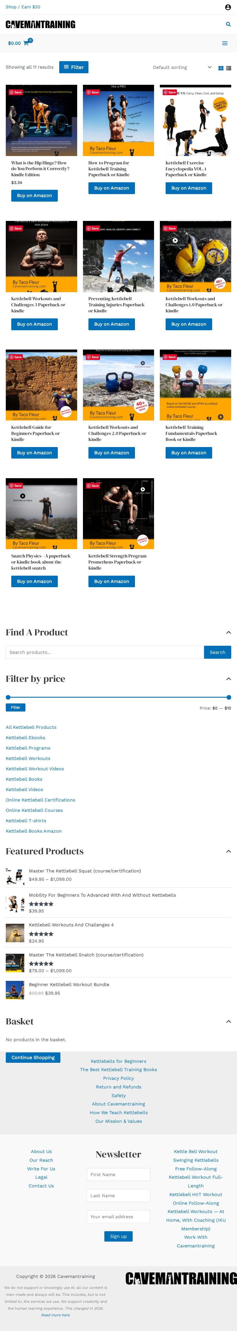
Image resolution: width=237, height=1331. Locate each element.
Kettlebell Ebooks (25, 737)
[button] (228, 25)
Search (217, 652)
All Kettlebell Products (31, 727)
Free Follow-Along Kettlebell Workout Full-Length (196, 1177)
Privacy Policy (118, 1078)
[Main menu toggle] (225, 43)
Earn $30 (30, 7)
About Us (41, 1151)
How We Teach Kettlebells (119, 1112)
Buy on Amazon (34, 195)
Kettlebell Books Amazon (34, 831)
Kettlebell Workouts (28, 758)
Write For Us (41, 1169)
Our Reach (41, 1160)
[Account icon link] (228, 7)
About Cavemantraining (118, 1104)
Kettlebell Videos (24, 789)
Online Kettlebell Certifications (40, 800)
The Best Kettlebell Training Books (118, 1069)
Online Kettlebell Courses (34, 810)
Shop (11, 7)
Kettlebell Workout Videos (35, 768)
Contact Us (41, 1186)
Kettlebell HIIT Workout (195, 1194)
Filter (15, 707)
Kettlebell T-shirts (26, 820)
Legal (41, 1177)
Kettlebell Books (24, 779)
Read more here (55, 1315)
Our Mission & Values (118, 1121)
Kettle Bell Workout (196, 1151)
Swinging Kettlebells (196, 1160)
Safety (119, 1095)
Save (95, 92)
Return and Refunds (118, 1087)
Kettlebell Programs (28, 748)
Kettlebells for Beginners (118, 1061)
